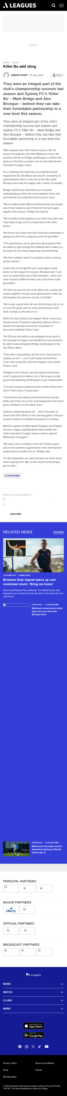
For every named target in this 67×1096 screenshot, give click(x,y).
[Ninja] (27, 888)
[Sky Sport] (44, 952)
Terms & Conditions (44, 1063)
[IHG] (27, 931)
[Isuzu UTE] (11, 888)
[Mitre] (11, 931)
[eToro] (27, 909)
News (16, 62)
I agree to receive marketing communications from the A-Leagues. (34, 505)
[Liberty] (11, 909)
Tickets (38, 1070)
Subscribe (15, 514)
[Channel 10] (11, 952)
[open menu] (61, 5)
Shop (5, 1070)
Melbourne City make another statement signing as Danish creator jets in (47, 849)
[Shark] (44, 888)
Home (6, 62)
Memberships (10, 1077)
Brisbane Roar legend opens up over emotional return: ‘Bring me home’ (29, 582)
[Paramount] (27, 952)
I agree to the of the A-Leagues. (30, 499)
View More (58, 532)
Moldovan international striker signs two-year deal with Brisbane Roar (47, 611)
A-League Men (12, 476)
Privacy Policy (27, 499)
